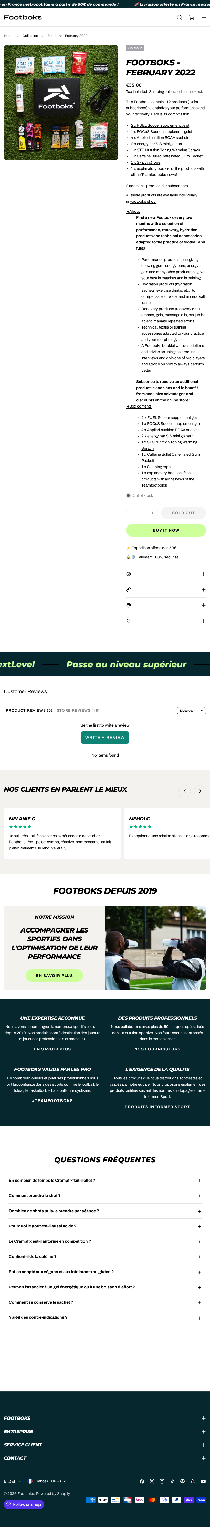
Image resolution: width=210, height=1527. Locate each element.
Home (8, 36)
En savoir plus (54, 976)
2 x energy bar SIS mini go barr (156, 144)
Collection (30, 36)
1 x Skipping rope (145, 162)
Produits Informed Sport (157, 1107)
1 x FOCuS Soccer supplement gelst (161, 132)
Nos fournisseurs (157, 1049)
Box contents (139, 406)
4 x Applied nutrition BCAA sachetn (160, 138)
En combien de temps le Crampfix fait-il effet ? (52, 1180)
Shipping (156, 92)
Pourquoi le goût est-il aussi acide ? (43, 1226)
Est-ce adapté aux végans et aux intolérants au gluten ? (61, 1272)
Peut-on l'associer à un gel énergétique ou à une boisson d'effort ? (72, 1287)
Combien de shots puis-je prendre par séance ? (54, 1211)
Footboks (25, 1494)
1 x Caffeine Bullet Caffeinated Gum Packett (167, 156)
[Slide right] (200, 791)
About (133, 211)
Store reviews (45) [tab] (78, 710)
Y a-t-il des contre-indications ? (38, 1317)
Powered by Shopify (53, 1494)
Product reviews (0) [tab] (29, 710)
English (10, 1481)
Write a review (105, 737)
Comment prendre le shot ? (35, 1195)
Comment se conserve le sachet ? (41, 1302)
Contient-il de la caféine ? (33, 1256)
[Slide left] (184, 791)
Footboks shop (143, 201)
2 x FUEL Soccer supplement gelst (160, 125)
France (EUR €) (48, 1481)
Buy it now (166, 530)
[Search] (179, 17)
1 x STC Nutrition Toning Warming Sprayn (165, 150)
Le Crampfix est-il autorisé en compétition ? (50, 1241)
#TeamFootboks (52, 1101)
